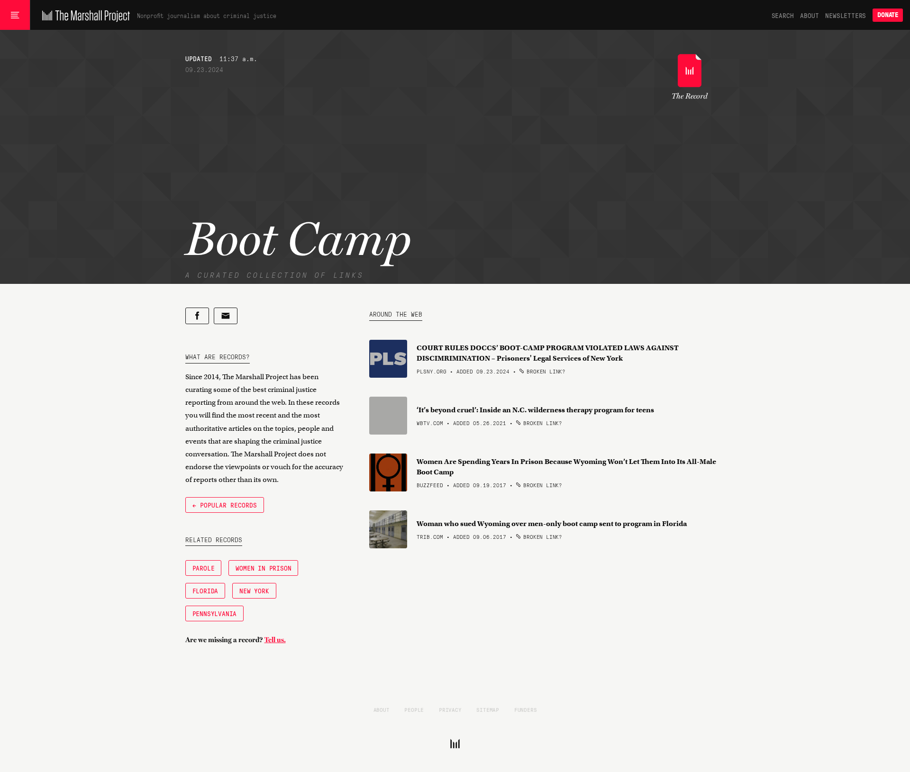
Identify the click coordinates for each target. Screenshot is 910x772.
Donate (887, 14)
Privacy (450, 709)
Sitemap (487, 709)
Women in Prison (263, 567)
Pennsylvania (214, 613)
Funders (525, 709)
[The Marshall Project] (83, 15)
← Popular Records (224, 504)
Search (783, 15)
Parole (203, 567)
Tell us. (275, 640)
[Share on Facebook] (197, 316)
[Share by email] (225, 316)
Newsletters (845, 15)
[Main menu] (15, 15)
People (414, 709)
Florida (205, 590)
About (809, 15)
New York (254, 590)
